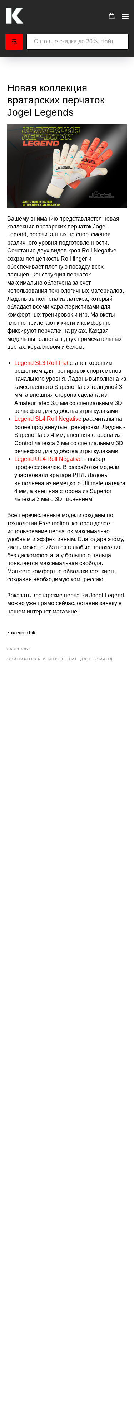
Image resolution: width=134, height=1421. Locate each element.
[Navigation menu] (125, 16)
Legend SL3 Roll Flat (41, 363)
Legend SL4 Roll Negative (47, 419)
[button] (111, 16)
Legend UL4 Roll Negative (48, 459)
